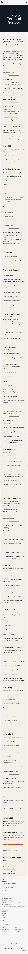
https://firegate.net (9, 95)
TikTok (3, 915)
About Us (4, 927)
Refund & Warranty (6, 931)
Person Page (14, 943)
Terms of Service (5, 929)
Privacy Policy (18, 929)
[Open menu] (26, 2)
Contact (10, 938)
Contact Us (17, 927)
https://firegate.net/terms (10, 850)
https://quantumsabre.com (16, 93)
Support (3, 920)
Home (20, 940)
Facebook (4, 913)
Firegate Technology (11, 940)
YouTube (4, 917)
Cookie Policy (18, 931)
